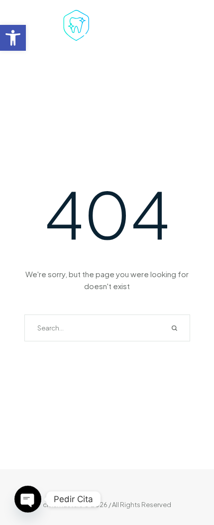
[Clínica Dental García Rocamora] (107, 27)
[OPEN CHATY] (27, 499)
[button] (13, 38)
